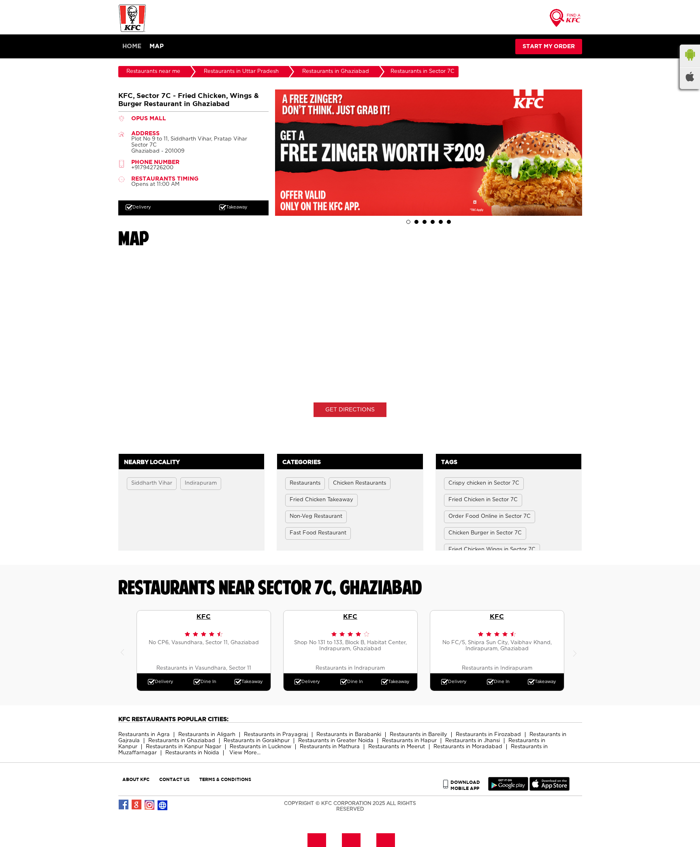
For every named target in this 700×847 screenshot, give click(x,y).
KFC (203, 616)
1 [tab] (408, 222)
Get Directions (350, 410)
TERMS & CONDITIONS (225, 779)
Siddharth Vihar (151, 483)
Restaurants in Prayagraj (276, 734)
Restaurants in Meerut (396, 746)
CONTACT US (174, 779)
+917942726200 (152, 167)
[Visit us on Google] (137, 805)
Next (576, 651)
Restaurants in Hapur (409, 740)
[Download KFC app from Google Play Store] (508, 789)
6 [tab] (449, 222)
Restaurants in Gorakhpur (257, 740)
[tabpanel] (428, 152)
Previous (124, 651)
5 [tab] (441, 222)
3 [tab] (425, 222)
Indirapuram (201, 483)
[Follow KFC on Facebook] (124, 805)
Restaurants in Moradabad (467, 746)
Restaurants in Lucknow (260, 746)
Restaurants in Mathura (330, 746)
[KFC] (132, 31)
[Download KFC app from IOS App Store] (549, 789)
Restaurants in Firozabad (488, 734)
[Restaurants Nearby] (565, 20)
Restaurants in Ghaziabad (181, 740)
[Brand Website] (163, 805)
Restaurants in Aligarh (206, 734)
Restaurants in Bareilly (418, 734)
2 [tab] (416, 222)
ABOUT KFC (135, 779)
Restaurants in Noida (192, 752)
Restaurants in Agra (144, 734)
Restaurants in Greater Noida (335, 740)
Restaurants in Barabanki (348, 734)
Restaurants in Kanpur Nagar (183, 746)
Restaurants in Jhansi (472, 740)
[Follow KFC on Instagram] (150, 805)
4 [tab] (433, 222)
